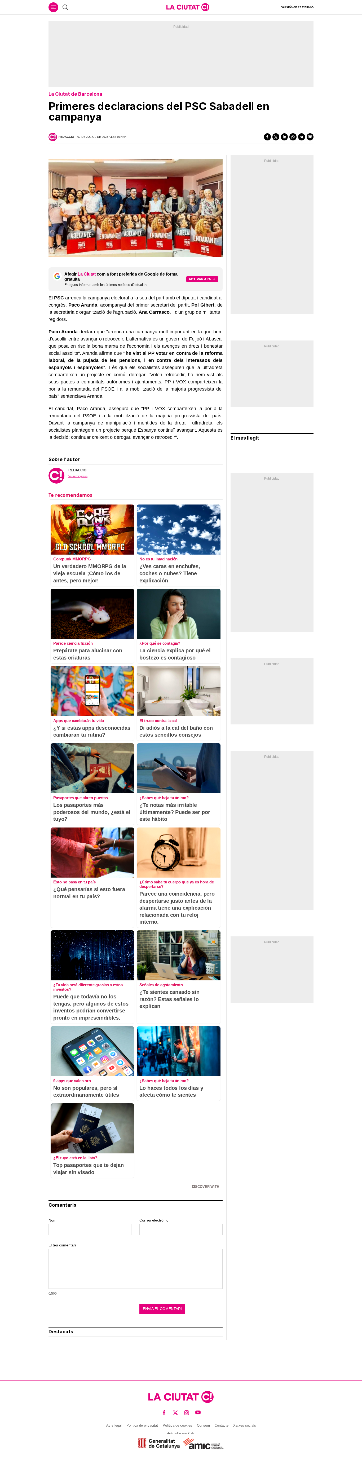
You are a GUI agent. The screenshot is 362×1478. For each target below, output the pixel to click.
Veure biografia (77, 476)
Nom (52, 1220)
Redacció (66, 136)
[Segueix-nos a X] (175, 1413)
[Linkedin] (284, 136)
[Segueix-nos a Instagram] (187, 1413)
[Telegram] (301, 136)
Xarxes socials (244, 1425)
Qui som (203, 1425)
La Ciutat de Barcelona (75, 94)
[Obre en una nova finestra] (159, 1443)
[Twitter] (275, 136)
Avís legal (114, 1425)
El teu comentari (62, 1245)
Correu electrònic (153, 1220)
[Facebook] (267, 136)
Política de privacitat (142, 1425)
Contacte (221, 1425)
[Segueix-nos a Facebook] (164, 1413)
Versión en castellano (297, 7)
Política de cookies (177, 1425)
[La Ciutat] (187, 7)
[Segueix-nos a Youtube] (198, 1413)
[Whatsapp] (292, 136)
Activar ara (200, 279)
